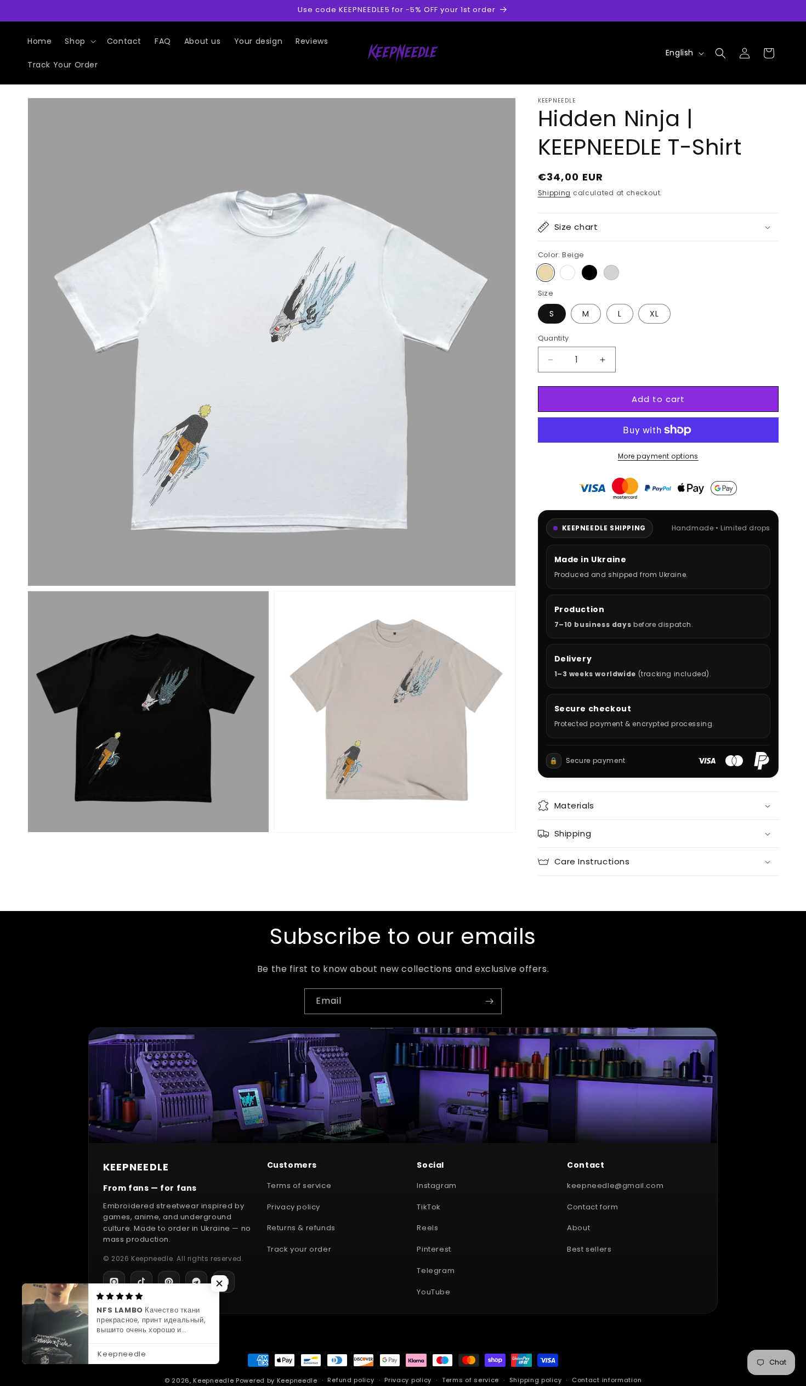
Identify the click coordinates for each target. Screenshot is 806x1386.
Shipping (554, 192)
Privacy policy (293, 1207)
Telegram (436, 1270)
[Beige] (545, 272)
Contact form (592, 1207)
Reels (427, 1228)
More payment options (658, 456)
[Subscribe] (489, 1001)
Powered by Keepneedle (276, 1380)
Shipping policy (535, 1380)
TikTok (429, 1207)
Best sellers (589, 1249)
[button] (79, 41)
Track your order (299, 1249)
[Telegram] (196, 1282)
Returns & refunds (301, 1228)
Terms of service (299, 1185)
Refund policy (350, 1380)
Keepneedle (213, 1380)
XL (654, 313)
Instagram (436, 1185)
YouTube (433, 1292)
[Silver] (611, 272)
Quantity (553, 338)
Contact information (607, 1380)
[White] (567, 272)
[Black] (589, 272)
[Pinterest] (169, 1282)
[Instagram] (114, 1282)
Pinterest (434, 1249)
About (578, 1228)
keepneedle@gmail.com (615, 1185)
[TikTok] (141, 1282)
